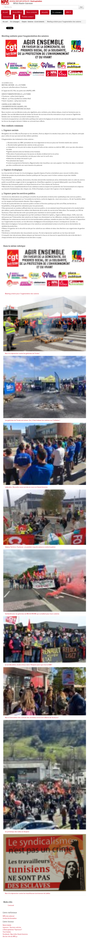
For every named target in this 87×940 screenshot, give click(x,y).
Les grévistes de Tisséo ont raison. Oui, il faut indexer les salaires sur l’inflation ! (32, 420)
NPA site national (8, 916)
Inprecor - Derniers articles (12, 927)
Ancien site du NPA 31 (10, 936)
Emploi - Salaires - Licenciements (33, 21)
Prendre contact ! (28, 17)
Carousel (11, 905)
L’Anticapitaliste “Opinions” (12, 930)
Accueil (5, 12)
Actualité (45, 12)
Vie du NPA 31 (17, 12)
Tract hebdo (7, 932)
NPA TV (68, 12)
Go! (81, 7)
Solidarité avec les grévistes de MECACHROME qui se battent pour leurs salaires (32, 614)
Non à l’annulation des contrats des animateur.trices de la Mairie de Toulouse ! (32, 717)
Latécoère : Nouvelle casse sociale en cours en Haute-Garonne (26, 487)
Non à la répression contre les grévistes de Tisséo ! (22, 353)
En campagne (57, 12)
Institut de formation (10, 918)
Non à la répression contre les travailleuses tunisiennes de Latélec (27, 893)
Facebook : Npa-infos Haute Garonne (15, 934)
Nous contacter (32, 12)
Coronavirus (7, 17)
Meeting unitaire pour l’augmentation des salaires (22, 293)
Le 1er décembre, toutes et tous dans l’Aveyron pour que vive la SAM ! (28, 665)
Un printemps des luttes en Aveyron (17, 832)
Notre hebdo (7, 925)
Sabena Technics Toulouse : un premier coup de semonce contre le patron (30, 547)
